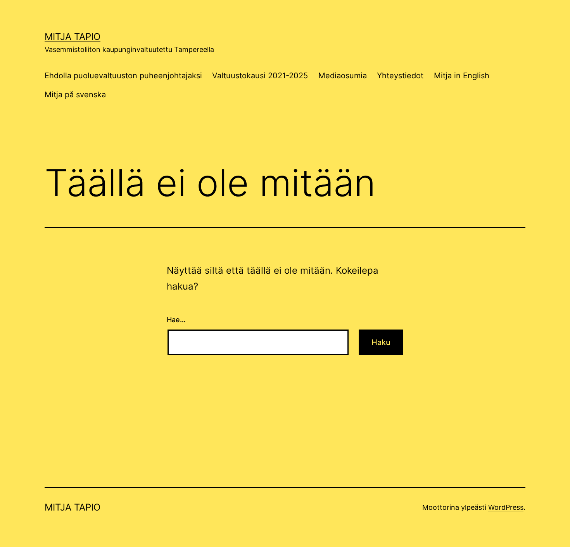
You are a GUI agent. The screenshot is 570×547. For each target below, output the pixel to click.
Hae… (176, 320)
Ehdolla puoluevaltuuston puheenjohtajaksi (123, 75)
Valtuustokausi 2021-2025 (260, 75)
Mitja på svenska (75, 94)
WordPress (505, 507)
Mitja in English (461, 75)
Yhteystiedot (400, 75)
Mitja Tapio (72, 36)
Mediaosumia (342, 75)
